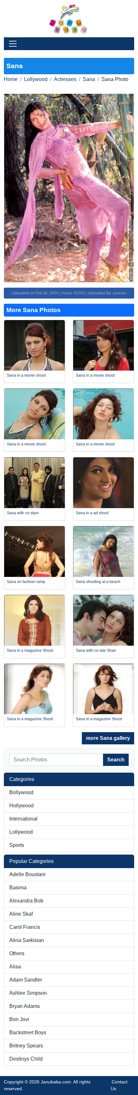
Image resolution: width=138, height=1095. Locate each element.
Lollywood (35, 79)
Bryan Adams (24, 1006)
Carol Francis (24, 927)
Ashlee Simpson (28, 993)
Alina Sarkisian (26, 940)
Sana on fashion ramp (26, 581)
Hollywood (21, 805)
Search (116, 759)
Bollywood (21, 792)
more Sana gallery (108, 738)
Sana (89, 79)
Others (16, 953)
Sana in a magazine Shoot (30, 650)
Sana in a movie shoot (26, 375)
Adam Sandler (25, 980)
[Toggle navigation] (13, 43)
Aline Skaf (21, 914)
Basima (18, 887)
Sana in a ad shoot (92, 513)
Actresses (65, 79)
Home (11, 79)
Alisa (15, 966)
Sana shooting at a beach (98, 581)
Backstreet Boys (27, 1032)
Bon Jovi (19, 1019)
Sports (16, 845)
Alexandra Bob (26, 900)
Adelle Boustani (27, 874)
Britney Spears (26, 1045)
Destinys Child (26, 1059)
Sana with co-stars (23, 513)
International (23, 818)
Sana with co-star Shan (96, 650)
